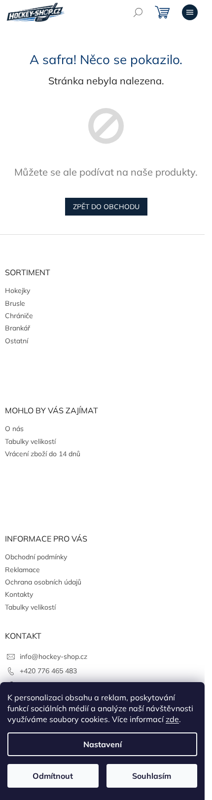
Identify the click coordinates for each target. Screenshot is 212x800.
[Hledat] (138, 12)
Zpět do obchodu (106, 206)
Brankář (17, 328)
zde (172, 719)
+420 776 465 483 (48, 670)
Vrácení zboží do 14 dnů (42, 453)
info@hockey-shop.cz (53, 656)
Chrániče (19, 315)
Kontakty (19, 594)
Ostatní (16, 340)
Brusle (15, 303)
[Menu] (190, 12)
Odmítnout (53, 776)
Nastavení (102, 744)
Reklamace (22, 569)
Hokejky (17, 290)
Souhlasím (151, 776)
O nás (14, 428)
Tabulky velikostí (30, 441)
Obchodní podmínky (36, 556)
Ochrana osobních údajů (43, 582)
